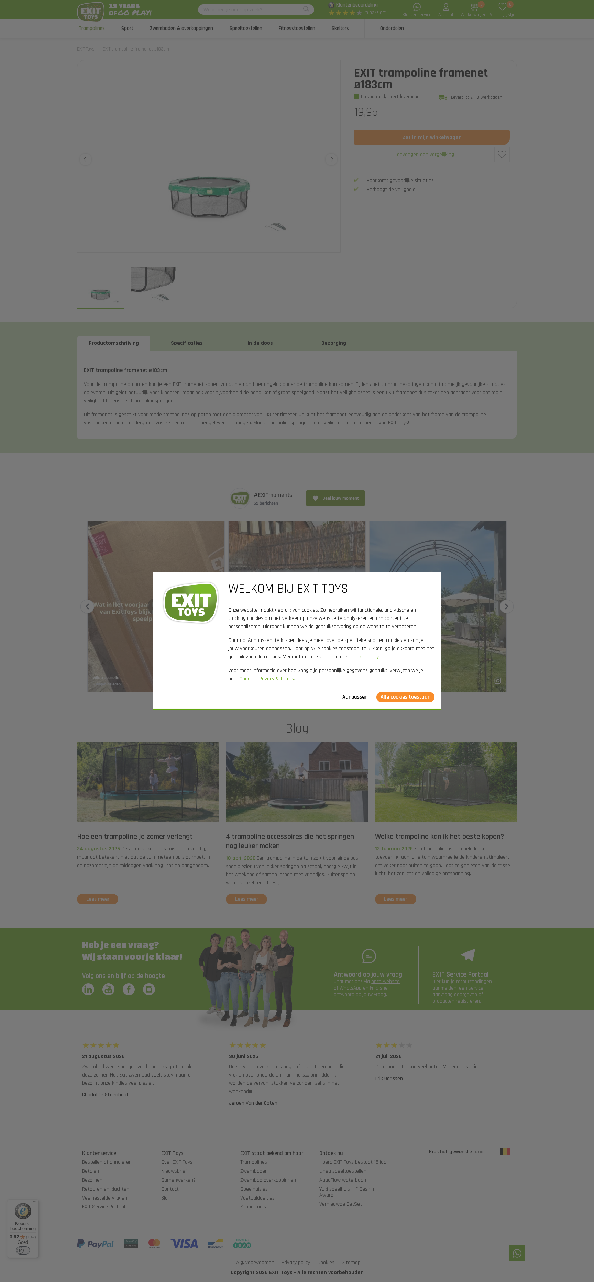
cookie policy (365, 656)
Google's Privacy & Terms (267, 678)
